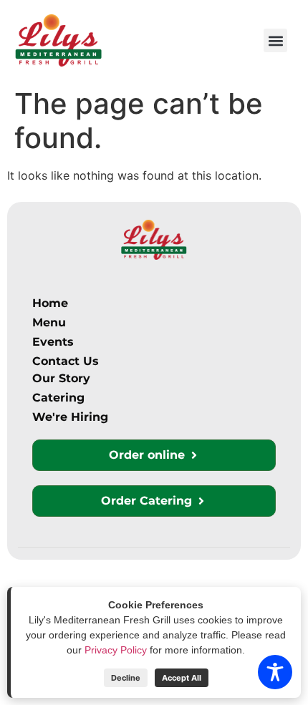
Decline (125, 678)
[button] (275, 40)
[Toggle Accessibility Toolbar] (275, 672)
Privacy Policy (116, 650)
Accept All (181, 678)
